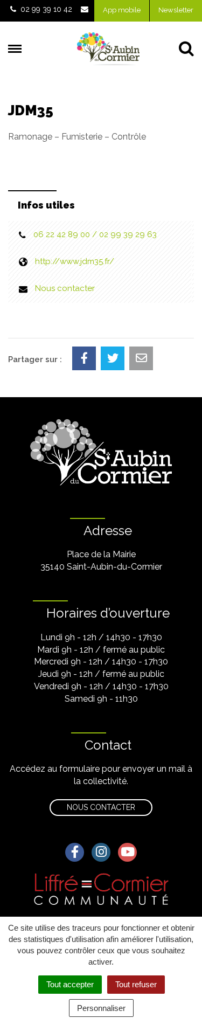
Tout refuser (136, 984)
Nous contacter (65, 288)
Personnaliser (101, 1008)
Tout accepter (70, 984)
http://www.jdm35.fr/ (74, 261)
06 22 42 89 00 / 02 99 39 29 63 (95, 234)
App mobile (122, 10)
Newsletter (175, 10)
